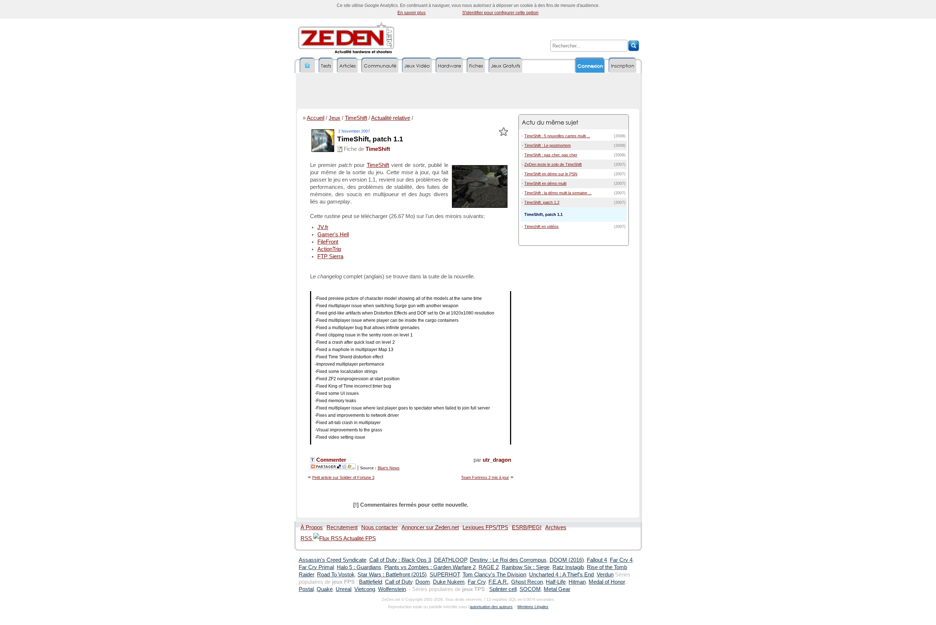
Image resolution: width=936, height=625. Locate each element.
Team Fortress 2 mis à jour (485, 477)
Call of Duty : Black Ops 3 (400, 560)
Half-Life (556, 582)
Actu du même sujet (550, 122)
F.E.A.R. (498, 582)
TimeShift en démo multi (545, 183)
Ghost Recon (527, 582)
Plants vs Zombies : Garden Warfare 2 (430, 567)
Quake (325, 589)
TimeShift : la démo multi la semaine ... (558, 193)
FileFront (327, 242)
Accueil (315, 118)
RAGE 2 (489, 567)
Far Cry (477, 582)
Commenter (330, 460)
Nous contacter (379, 527)
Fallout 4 (597, 560)
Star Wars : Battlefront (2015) (392, 575)
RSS (307, 538)
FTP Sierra (330, 256)
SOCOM (530, 589)
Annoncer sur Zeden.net (430, 527)
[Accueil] (307, 65)
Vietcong (364, 589)
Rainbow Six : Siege (526, 567)
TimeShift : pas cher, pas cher (550, 155)
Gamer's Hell (333, 234)
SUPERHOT (445, 575)
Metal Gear (557, 589)
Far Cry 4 (621, 560)
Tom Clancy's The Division (494, 575)
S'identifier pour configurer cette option (500, 12)
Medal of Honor (607, 582)
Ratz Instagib (568, 567)
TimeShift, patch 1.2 (541, 202)
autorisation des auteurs (491, 607)
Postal (306, 589)
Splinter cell (503, 589)
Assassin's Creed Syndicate (332, 560)
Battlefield (370, 582)
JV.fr (322, 227)
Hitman (577, 582)
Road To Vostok (336, 575)
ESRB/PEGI (526, 527)
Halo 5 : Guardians (359, 567)
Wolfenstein (392, 589)
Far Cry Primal (316, 567)
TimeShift (356, 118)
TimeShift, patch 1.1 (370, 139)
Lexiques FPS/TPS (485, 527)
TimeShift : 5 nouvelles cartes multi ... (557, 136)
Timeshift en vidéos (541, 226)
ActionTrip (329, 249)
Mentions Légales (532, 607)
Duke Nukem (449, 582)
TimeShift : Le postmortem (547, 145)
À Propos (312, 527)
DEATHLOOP (450, 560)
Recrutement (342, 527)
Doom (422, 582)
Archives (555, 527)
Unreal (343, 589)
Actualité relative (390, 118)
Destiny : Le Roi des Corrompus (508, 560)
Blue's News (389, 468)
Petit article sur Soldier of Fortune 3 (343, 477)
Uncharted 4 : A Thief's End (561, 575)
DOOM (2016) (567, 560)
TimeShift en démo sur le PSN (550, 174)
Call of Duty (398, 582)
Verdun (605, 575)
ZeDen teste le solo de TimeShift (553, 164)
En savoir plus (411, 12)
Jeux (334, 118)
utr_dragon (497, 460)
